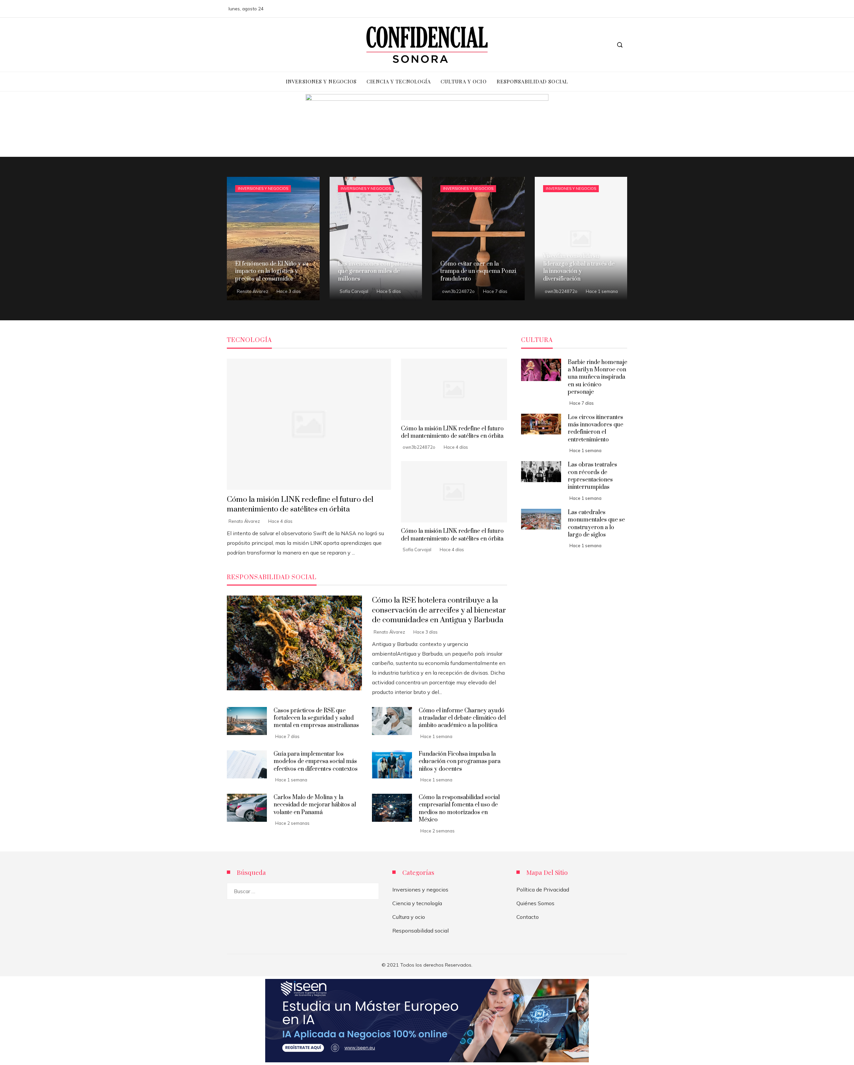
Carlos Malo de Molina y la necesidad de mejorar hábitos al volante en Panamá (315, 805)
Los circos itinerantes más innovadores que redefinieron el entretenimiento (595, 428)
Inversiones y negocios (263, 188)
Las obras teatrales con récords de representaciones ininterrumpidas (592, 476)
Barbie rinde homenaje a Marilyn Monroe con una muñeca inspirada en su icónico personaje (597, 377)
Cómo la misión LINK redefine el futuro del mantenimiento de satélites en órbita (300, 504)
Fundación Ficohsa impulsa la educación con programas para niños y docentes (459, 761)
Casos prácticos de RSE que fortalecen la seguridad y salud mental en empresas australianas (316, 718)
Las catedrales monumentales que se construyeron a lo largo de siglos (596, 524)
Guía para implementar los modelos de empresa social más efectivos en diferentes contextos (316, 761)
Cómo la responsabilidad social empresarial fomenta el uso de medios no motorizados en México (459, 808)
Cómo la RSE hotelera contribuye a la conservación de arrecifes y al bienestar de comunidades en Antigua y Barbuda (439, 610)
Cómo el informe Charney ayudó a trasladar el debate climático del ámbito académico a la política (462, 718)
